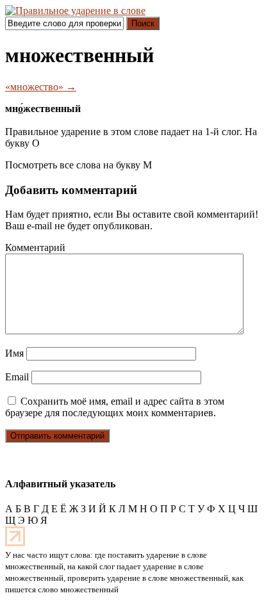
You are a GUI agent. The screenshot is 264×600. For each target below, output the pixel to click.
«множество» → (40, 86)
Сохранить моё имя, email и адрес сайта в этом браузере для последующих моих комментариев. (114, 407)
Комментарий (35, 247)
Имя (14, 353)
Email (17, 376)
